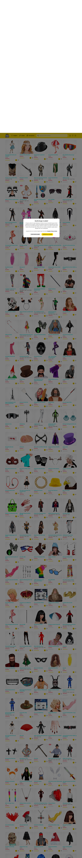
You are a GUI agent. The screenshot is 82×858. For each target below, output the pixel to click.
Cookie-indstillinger (35, 101)
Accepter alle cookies (47, 101)
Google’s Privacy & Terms (52, 98)
